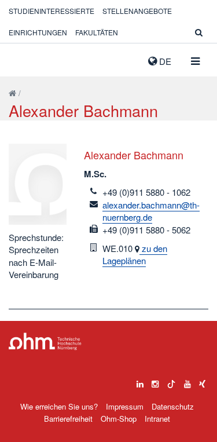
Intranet (157, 418)
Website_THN (26, 58)
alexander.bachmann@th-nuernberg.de (151, 211)
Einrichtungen (38, 32)
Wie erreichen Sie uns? (59, 406)
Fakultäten (96, 32)
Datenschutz (173, 406)
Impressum (125, 406)
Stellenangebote (137, 11)
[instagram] (155, 381)
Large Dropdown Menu (45, 341)
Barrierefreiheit (68, 418)
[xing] (202, 381)
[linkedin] (140, 381)
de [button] (164, 61)
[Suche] (199, 32)
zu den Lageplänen (134, 254)
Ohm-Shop (119, 418)
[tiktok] (171, 381)
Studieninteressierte (51, 11)
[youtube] (187, 381)
